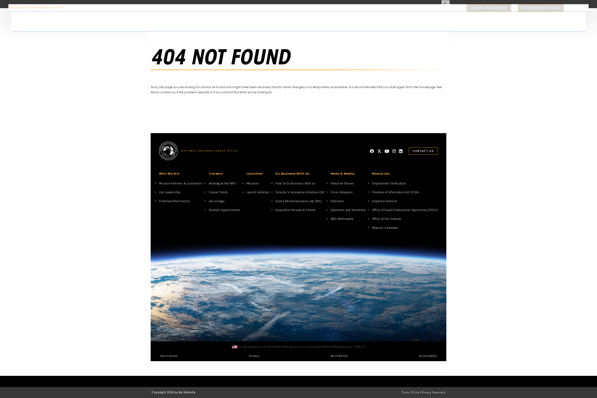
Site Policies (169, 356)
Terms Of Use (411, 392)
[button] (468, 8)
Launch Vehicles (257, 192)
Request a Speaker (385, 228)
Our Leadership (169, 192)
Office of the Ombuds (387, 219)
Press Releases (342, 192)
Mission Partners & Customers (180, 183)
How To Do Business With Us (295, 183)
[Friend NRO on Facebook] (372, 151)
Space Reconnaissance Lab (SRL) (298, 201)
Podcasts (337, 201)
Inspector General (384, 201)
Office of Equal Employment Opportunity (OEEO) (405, 210)
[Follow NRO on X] (379, 151)
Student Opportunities (224, 210)
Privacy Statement (433, 392)
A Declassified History (174, 201)
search (573, 8)
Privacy (254, 356)
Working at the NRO (222, 183)
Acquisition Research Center (295, 210)
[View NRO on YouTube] (387, 151)
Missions (252, 183)
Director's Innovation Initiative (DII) (299, 192)
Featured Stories (342, 183)
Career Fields (218, 192)
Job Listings (217, 201)
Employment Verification (389, 183)
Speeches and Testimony (348, 210)
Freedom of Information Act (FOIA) (395, 192)
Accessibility (428, 356)
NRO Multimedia (342, 219)
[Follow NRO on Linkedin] (401, 151)
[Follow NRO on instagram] (394, 151)
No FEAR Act (339, 356)
